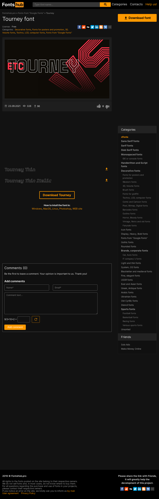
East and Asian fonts (131, 284)
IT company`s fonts (132, 258)
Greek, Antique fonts (131, 288)
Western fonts (129, 182)
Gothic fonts (127, 242)
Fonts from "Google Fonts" (59, 32)
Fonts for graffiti (131, 194)
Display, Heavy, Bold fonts (134, 233)
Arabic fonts (127, 292)
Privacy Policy (28, 493)
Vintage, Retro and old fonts (136, 221)
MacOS (47, 208)
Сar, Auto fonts (130, 255)
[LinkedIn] (97, 27)
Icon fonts (126, 229)
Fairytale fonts (130, 225)
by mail (71, 491)
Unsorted (125, 329)
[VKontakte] (105, 27)
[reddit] (84, 27)
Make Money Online (131, 348)
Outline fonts (129, 213)
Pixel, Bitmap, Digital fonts (135, 205)
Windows (37, 208)
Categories (119, 4)
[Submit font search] (105, 4)
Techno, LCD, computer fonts (30, 32)
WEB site (77, 208)
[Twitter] (92, 27)
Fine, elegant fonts (130, 275)
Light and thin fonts (131, 263)
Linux (55, 208)
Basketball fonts (130, 317)
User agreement (10, 493)
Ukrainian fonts (128, 296)
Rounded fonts (128, 246)
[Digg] (88, 27)
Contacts (136, 4)
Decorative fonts (23, 29)
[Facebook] (79, 27)
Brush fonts (128, 190)
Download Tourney (57, 195)
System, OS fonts (130, 267)
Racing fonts (129, 321)
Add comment (15, 327)
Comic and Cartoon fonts (135, 202)
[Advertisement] (57, 137)
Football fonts (129, 313)
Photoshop (65, 208)
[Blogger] (101, 27)
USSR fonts (127, 279)
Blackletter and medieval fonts (136, 271)
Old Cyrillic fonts (129, 300)
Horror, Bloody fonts (132, 217)
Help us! (151, 4)
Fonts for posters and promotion (48, 29)
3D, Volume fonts (131, 186)
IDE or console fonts (132, 158)
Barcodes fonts (130, 209)
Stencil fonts (127, 305)
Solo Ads (125, 344)
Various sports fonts (132, 325)
